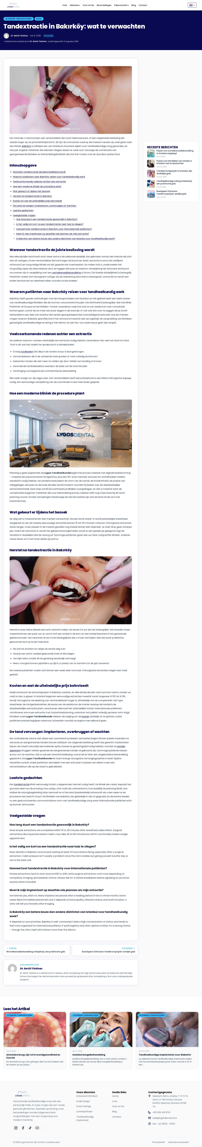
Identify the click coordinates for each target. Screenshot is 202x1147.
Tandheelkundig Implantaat (84, 1118)
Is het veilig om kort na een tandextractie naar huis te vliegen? (49, 224)
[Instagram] (16, 1128)
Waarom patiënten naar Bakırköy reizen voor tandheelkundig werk (49, 176)
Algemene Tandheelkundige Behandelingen (26, 67)
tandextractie (21, 784)
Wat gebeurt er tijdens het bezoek (31, 191)
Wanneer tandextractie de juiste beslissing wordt (39, 172)
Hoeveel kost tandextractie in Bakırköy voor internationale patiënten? (54, 229)
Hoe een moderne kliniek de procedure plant (37, 186)
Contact (143, 5)
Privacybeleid (158, 1142)
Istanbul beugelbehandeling (88, 1054)
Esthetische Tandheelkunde (25, 16)
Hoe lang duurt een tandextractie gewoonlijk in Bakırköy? (47, 219)
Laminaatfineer (84, 1111)
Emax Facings (83, 1106)
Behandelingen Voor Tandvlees (94, 65)
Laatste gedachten (23, 210)
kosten (85, 716)
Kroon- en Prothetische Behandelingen (64, 16)
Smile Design (83, 1101)
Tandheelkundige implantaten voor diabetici (165, 1054)
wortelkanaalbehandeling (66, 272)
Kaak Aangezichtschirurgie (128, 16)
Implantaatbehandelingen (96, 14)
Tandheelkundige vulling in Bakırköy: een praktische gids (174, 182)
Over (64, 5)
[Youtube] (37, 1128)
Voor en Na (88, 5)
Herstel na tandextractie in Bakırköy (32, 196)
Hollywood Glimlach (87, 1096)
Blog (133, 5)
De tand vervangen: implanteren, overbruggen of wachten (44, 205)
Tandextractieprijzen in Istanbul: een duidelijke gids (174, 172)
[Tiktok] (30, 1128)
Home (115, 1096)
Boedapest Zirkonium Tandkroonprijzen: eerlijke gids (171, 192)
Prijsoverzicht (120, 5)
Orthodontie (57, 64)
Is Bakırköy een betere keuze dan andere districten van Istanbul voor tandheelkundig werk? (65, 238)
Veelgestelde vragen (24, 215)
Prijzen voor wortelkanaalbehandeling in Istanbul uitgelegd (175, 152)
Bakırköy (26, 146)
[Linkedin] (44, 1128)
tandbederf (27, 351)
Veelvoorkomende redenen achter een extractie (39, 181)
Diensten (74, 5)
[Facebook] (23, 1128)
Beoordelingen (104, 5)
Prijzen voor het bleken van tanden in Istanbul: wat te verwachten (174, 162)
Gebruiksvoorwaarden (178, 1142)
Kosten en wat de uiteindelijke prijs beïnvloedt (37, 200)
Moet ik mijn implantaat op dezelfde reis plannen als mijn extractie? (52, 233)
